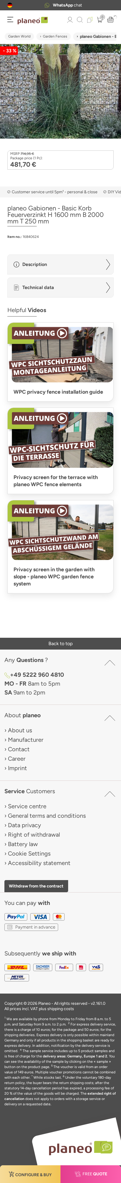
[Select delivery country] (9, 5)
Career (17, 758)
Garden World (19, 36)
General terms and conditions (47, 815)
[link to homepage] (33, 21)
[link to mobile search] (80, 20)
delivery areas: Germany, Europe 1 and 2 (75, 1056)
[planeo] (78, 1148)
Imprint (17, 768)
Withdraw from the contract (36, 886)
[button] (9, 5)
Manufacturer (25, 739)
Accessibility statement (39, 862)
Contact (19, 749)
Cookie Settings (29, 853)
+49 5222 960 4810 (37, 674)
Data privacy (24, 825)
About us (20, 730)
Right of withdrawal (34, 834)
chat (67, 5)
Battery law (23, 844)
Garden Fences (55, 36)
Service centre (27, 806)
